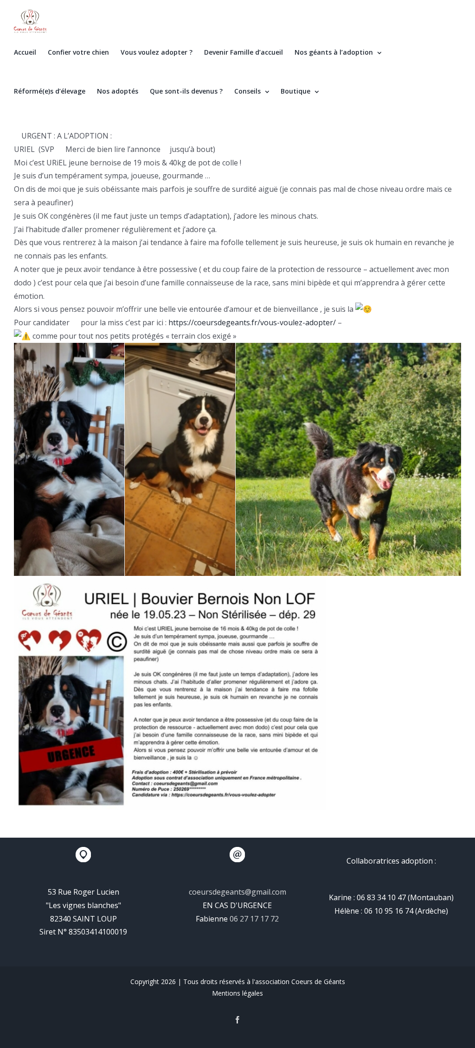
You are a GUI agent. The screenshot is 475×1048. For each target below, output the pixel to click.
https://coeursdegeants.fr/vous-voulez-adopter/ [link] (252, 322)
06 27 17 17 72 (254, 919)
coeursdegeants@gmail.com (237, 892)
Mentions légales (237, 993)
